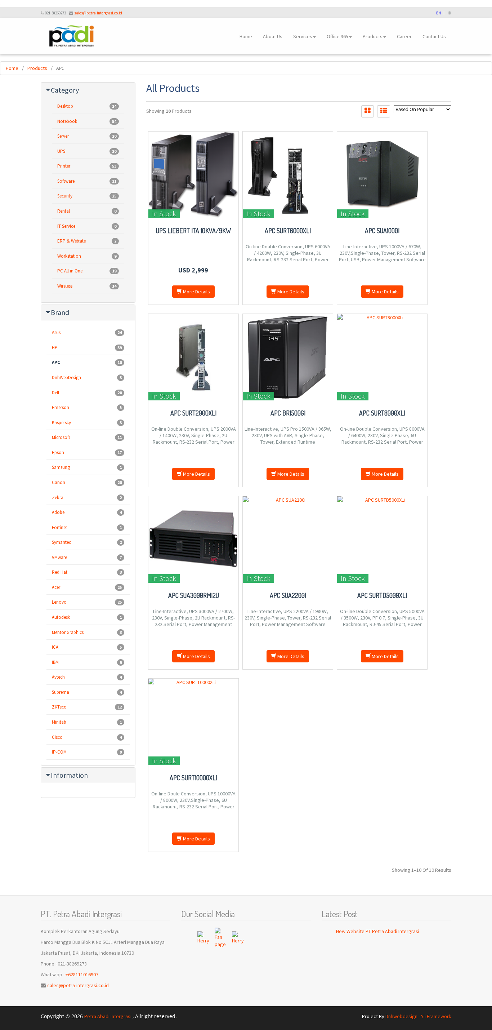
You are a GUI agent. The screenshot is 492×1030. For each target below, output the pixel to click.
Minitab (87, 722)
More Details (196, 291)
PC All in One (86, 271)
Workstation (86, 256)
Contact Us (434, 36)
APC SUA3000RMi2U (193, 595)
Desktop (86, 106)
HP (87, 348)
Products (373, 36)
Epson (87, 452)
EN (438, 12)
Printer (86, 166)
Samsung (87, 467)
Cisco (87, 737)
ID (449, 12)
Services (302, 36)
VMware (87, 557)
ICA (87, 647)
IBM (87, 662)
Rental (86, 211)
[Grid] (367, 111)
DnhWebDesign (87, 377)
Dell (87, 393)
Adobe (87, 512)
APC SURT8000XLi (382, 413)
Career (404, 36)
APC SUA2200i (288, 595)
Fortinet (87, 527)
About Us (272, 36)
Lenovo (87, 602)
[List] (383, 111)
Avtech (87, 677)
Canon (87, 482)
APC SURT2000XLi (193, 413)
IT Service (86, 226)
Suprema (87, 692)
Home (246, 36)
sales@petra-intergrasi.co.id (98, 12)
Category (65, 89)
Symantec (87, 542)
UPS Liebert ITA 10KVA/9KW (193, 231)
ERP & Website (86, 241)
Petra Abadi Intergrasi (108, 1016)
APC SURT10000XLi (193, 778)
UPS (86, 151)
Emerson (87, 407)
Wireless (86, 286)
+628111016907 (82, 974)
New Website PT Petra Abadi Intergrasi (377, 931)
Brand (60, 312)
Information (69, 775)
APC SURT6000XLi (288, 231)
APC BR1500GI (287, 413)
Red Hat (87, 572)
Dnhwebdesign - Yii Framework (418, 1016)
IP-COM (87, 752)
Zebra (87, 497)
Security (86, 196)
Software (86, 181)
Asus (87, 332)
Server (86, 136)
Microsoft (87, 437)
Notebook (86, 121)
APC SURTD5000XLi (382, 595)
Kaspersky (87, 422)
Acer (87, 587)
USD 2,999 (193, 270)
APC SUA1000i (382, 231)
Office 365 (337, 36)
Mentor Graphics (87, 632)
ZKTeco (87, 707)
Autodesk (87, 617)
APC (87, 362)
